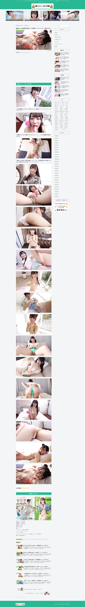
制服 (37, 539)
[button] (68, 25)
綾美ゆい (45, 539)
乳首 (35, 539)
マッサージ (31, 539)
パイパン (28, 539)
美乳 (47, 539)
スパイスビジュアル (19, 539)
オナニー (24, 539)
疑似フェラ (40, 539)
